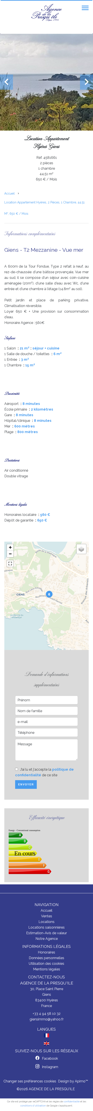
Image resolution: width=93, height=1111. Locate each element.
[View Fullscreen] (10, 563)
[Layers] (81, 549)
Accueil (9, 193)
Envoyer (26, 784)
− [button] (10, 554)
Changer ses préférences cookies (29, 1081)
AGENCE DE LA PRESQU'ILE (46, 983)
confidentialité (72, 1101)
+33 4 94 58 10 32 (47, 1014)
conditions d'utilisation (33, 1105)
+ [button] (10, 547)
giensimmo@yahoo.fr (47, 1019)
